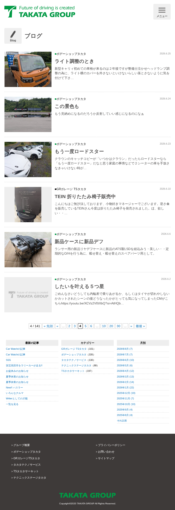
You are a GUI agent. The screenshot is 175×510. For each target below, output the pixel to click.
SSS (8, 360)
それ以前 (122, 420)
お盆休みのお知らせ (17, 371)
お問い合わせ (106, 451)
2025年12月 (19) (126, 393)
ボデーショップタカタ (73, 354)
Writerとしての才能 (17, 398)
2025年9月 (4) (125, 409)
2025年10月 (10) (126, 404)
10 (104, 326)
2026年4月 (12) (125, 371)
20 (111, 326)
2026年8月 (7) (125, 348)
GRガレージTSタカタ (26, 458)
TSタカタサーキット (73, 371)
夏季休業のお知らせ (17, 376)
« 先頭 (48, 326)
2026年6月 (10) (125, 360)
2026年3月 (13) (125, 376)
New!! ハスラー (14, 387)
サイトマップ (106, 458)
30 (118, 326)
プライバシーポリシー (111, 445)
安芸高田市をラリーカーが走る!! (24, 365)
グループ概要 (21, 445)
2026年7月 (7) (125, 354)
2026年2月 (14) (125, 382)
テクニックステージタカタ (76, 365)
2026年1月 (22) (125, 387)
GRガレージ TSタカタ (74, 348)
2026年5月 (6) (125, 365)
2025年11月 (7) (125, 398)
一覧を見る (12, 404)
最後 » (140, 326)
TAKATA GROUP (85, 503)
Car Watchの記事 (15, 348)
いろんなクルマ (14, 393)
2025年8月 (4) (125, 415)
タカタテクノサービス (73, 360)
